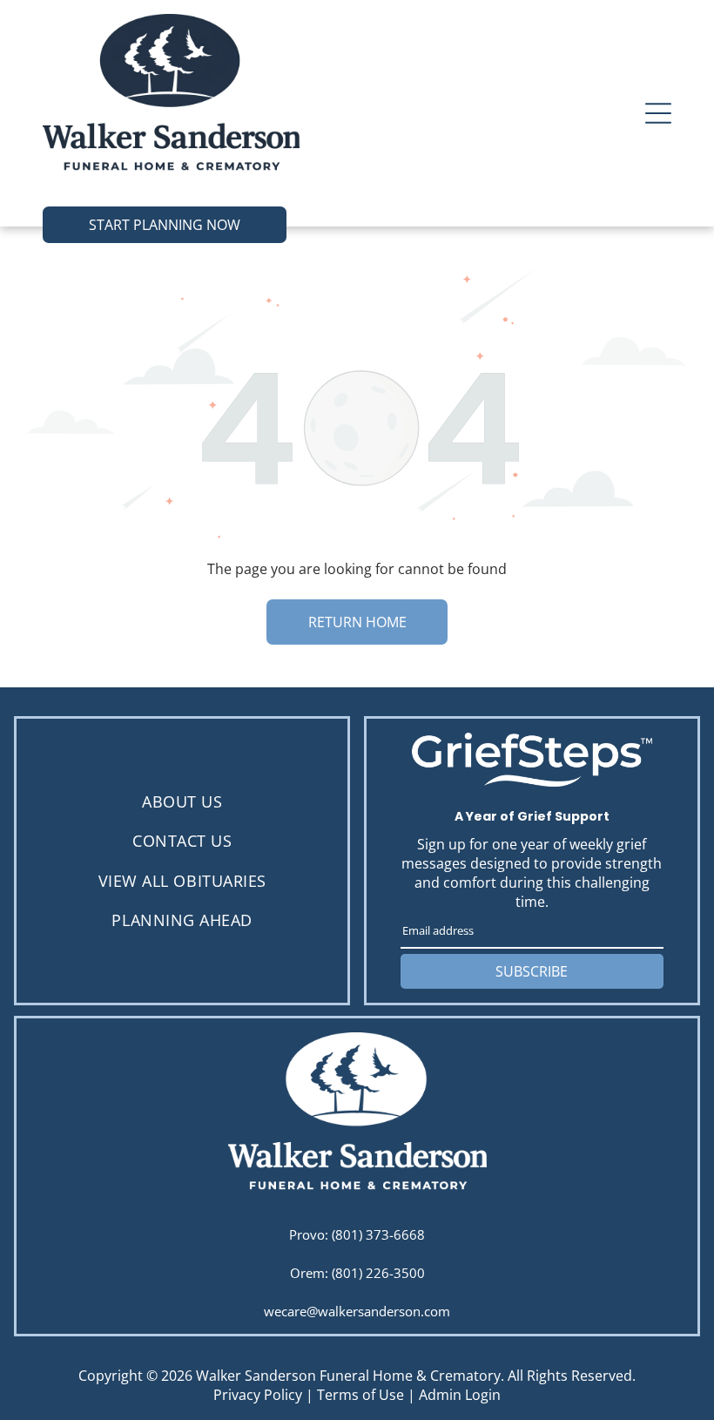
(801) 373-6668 (378, 1234)
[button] (658, 113)
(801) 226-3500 (378, 1272)
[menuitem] (181, 802)
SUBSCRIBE (531, 971)
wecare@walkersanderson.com (357, 1311)
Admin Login (460, 1394)
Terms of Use (360, 1394)
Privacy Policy (257, 1394)
